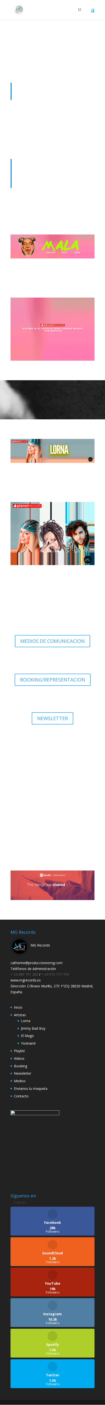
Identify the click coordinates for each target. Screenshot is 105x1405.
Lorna (25, 1020)
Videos (19, 1058)
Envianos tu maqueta (30, 1088)
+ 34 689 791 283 (24, 974)
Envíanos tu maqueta (52, 825)
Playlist (19, 1050)
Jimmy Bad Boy (33, 1028)
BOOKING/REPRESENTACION (52, 679)
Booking (20, 1066)
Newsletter (22, 1073)
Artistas (20, 1015)
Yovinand (28, 1043)
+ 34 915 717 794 (55, 974)
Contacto (21, 1096)
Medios (20, 1081)
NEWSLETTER (52, 718)
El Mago (27, 1035)
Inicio (18, 1007)
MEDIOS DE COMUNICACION (52, 641)
